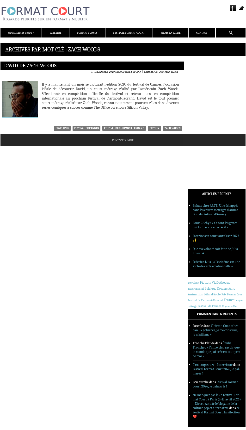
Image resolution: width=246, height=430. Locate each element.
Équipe (199, 80)
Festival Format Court (129, 32)
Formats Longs (87, 32)
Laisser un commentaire (161, 71)
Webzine (55, 32)
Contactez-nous (123, 140)
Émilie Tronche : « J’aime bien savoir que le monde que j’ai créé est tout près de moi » (216, 349)
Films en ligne (170, 32)
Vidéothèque (221, 282)
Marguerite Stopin (128, 71)
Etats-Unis (62, 128)
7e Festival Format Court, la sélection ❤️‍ (216, 412)
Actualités (202, 108)
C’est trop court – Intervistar (213, 365)
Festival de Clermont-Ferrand (124, 128)
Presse (199, 86)
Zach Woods (172, 128)
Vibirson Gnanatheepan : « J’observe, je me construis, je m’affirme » (216, 330)
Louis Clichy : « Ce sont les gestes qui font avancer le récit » (215, 225)
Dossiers (200, 120)
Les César (193, 282)
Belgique (210, 288)
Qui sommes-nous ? (21, 32)
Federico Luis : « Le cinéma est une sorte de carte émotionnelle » (216, 264)
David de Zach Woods (30, 65)
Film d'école (212, 294)
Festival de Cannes (86, 128)
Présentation (204, 74)
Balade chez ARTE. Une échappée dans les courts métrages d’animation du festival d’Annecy (216, 210)
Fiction (154, 128)
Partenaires (203, 93)
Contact (202, 32)
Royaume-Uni (229, 306)
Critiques (201, 114)
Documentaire (226, 288)
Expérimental (196, 288)
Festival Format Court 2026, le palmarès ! (215, 384)
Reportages (202, 133)
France (229, 300)
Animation (195, 294)
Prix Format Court (232, 294)
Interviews (202, 126)
